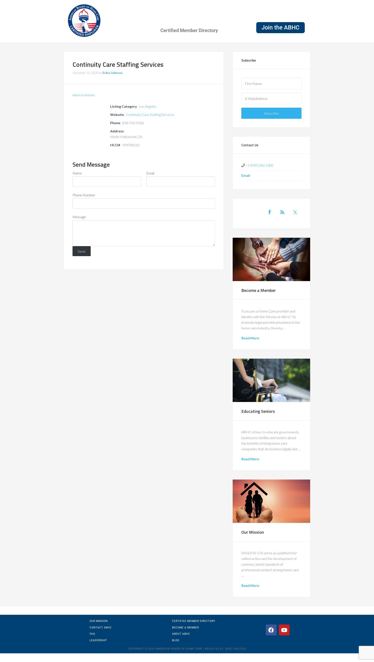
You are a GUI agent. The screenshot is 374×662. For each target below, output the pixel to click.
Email (150, 173)
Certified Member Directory (189, 30)
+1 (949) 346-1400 (259, 165)
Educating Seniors (258, 411)
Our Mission (252, 532)
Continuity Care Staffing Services (150, 114)
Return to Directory (84, 95)
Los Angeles (147, 106)
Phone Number (84, 195)
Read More (250, 338)
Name (77, 173)
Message (79, 217)
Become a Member (258, 290)
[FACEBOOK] (271, 630)
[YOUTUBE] (284, 630)
